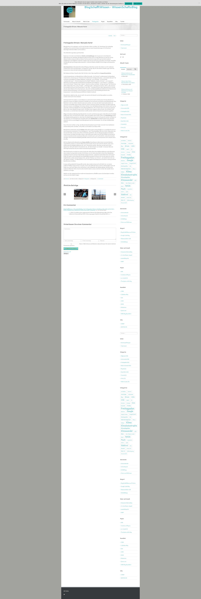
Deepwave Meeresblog (126, 252)
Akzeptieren (128, 3)
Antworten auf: (67, 252)
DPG (122, 271)
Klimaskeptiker (125, 177)
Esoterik (123, 155)
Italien (122, 172)
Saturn (122, 191)
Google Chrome (124, 163)
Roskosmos (123, 307)
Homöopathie (124, 166)
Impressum (124, 48)
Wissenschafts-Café (126, 238)
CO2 (122, 149)
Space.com (123, 310)
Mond (122, 186)
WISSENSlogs (124, 242)
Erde (133, 152)
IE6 (130, 166)
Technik (122, 21)
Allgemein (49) (124, 105)
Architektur (123, 140)
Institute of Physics (125, 275)
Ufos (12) (123, 127)
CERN (133, 146)
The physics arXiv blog (126, 281)
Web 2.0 (123, 200)
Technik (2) (123, 124)
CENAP (122, 324)
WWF (122, 261)
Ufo (130, 195)
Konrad (67, 178)
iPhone (134, 169)
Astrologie (123, 143)
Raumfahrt (110, 21)
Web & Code (86, 21)
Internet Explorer (126, 169)
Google (130, 160)
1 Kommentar (100, 178)
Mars (122, 183)
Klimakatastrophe (129, 174)
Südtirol (124, 194)
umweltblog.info (125, 258)
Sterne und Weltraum (126, 222)
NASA (127, 186)
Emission (123, 152)
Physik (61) (123, 118)
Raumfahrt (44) (124, 121)
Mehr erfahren (137, 3)
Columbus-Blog (124, 294)
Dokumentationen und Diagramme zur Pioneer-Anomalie (127, 90)
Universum (129, 197)
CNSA (122, 291)
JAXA (122, 301)
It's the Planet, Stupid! (126, 255)
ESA (122, 297)
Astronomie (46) (125, 108)
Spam (127, 191)
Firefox (129, 155)
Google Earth (132, 163)
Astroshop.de (124, 216)
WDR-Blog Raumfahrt (126, 314)
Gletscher (123, 160)
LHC (135, 180)
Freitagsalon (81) (125, 111)
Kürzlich (129, 69)
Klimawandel (127, 180)
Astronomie (66, 21)
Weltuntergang (130, 200)
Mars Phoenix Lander (130, 183)
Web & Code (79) (125, 130)
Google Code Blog (125, 235)
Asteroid (129, 140)
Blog (122, 146)
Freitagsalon (95, 21)
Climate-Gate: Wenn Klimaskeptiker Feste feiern (128, 81)
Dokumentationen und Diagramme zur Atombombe (128, 73)
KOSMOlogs (124, 219)
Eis (131, 149)
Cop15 (127, 149)
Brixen (127, 146)
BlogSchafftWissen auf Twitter (128, 232)
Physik (102, 21)
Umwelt (123, 197)
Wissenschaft (124, 202)
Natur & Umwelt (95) (126, 114)
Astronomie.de (124, 212)
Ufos (116, 21)
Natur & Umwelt (76, 21)
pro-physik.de (124, 278)
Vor (114, 35)
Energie (128, 152)
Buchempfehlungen (125, 45)
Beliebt (123, 69)
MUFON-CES (124, 327)
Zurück (110, 35)
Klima (129, 171)
